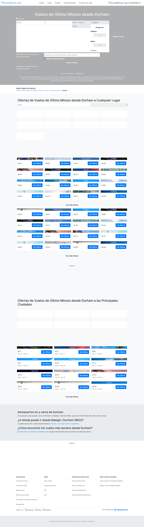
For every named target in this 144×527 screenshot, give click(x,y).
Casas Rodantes (70, 3)
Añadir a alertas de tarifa (55, 59)
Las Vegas (61, 424)
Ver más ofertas (72, 205)
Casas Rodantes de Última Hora (81, 495)
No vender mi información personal (26, 499)
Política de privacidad (67, 73)
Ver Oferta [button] (37, 163)
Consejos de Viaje (85, 3)
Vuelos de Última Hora (78, 481)
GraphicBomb (70, 521)
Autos (49, 3)
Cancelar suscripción (50, 485)
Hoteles (58, 3)
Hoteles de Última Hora (79, 490)
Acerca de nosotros (22, 481)
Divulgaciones (79, 73)
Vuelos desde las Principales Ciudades (111, 481)
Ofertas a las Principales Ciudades (110, 485)
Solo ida (21, 19)
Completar (104, 50)
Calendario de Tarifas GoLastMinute (32, 432)
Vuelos (41, 3)
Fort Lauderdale (73, 424)
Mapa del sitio (20, 490)
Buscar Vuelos (118, 36)
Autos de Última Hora (78, 485)
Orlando (54, 424)
